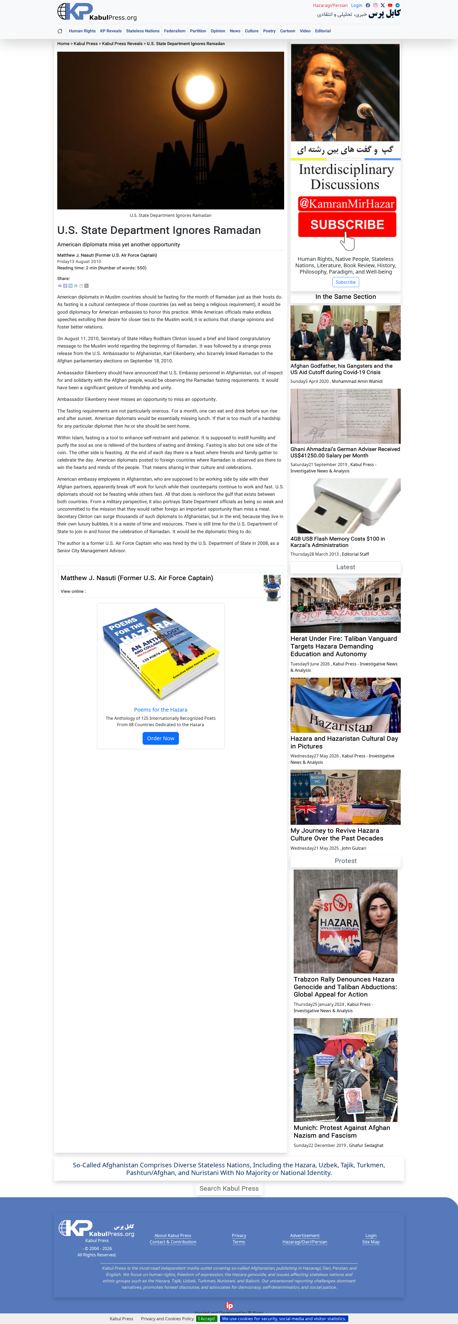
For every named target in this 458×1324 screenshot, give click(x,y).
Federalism (175, 31)
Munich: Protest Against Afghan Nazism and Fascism (342, 1132)
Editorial (323, 31)
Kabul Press (86, 44)
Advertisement (305, 1235)
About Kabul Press (173, 1235)
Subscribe (346, 282)
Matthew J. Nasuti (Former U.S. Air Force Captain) (107, 255)
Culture (252, 31)
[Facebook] (65, 286)
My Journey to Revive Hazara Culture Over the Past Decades (336, 835)
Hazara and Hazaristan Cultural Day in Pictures (344, 743)
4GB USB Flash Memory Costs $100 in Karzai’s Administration (337, 542)
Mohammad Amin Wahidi (357, 381)
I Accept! (206, 1319)
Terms (239, 1242)
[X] (86, 286)
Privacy (239, 1235)
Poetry (269, 31)
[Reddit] (81, 286)
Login (371, 1235)
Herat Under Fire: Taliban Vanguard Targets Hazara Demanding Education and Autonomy (343, 647)
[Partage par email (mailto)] (60, 286)
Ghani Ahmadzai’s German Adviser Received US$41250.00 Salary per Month (345, 452)
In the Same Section (345, 297)
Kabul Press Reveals (122, 44)
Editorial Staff (355, 554)
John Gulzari (354, 848)
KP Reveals (111, 31)
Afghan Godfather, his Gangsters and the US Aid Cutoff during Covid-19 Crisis (341, 369)
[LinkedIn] (70, 286)
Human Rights (82, 31)
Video (305, 31)
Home (63, 44)
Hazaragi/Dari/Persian (305, 1242)
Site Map (371, 1242)
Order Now (160, 738)
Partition (198, 31)
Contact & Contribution (173, 1242)
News (235, 31)
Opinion (218, 31)
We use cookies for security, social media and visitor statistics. (284, 1319)
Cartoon (287, 31)
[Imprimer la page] (76, 286)
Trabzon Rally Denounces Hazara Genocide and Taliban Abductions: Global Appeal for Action (345, 987)
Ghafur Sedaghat (366, 1145)
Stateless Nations (143, 31)
